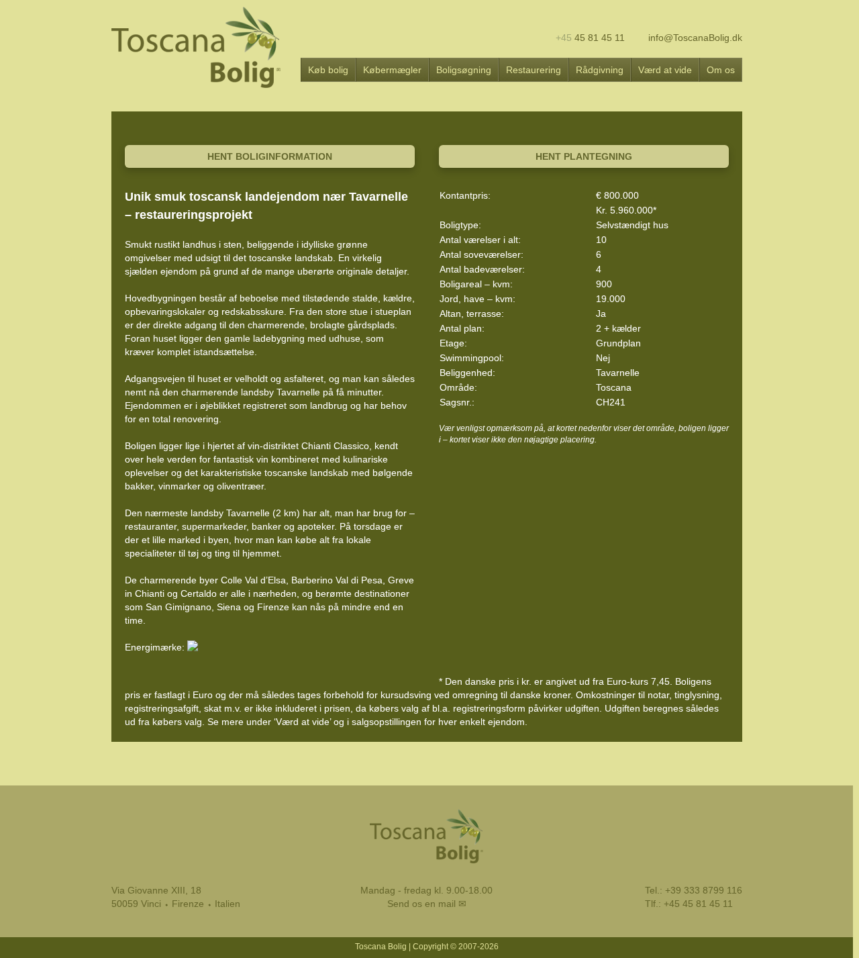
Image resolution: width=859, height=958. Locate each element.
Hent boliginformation (269, 156)
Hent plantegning (584, 156)
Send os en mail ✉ (426, 903)
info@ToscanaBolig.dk (694, 37)
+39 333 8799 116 (703, 890)
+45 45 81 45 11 (698, 903)
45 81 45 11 (590, 37)
